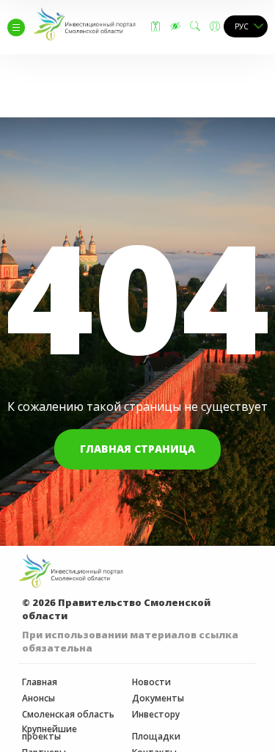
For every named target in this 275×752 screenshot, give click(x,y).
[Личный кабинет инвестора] (215, 26)
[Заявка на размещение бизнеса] (155, 26)
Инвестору (156, 714)
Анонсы (38, 698)
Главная (39, 682)
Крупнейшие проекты (49, 733)
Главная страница (137, 449)
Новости (151, 682)
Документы (158, 698)
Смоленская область (68, 714)
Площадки (156, 736)
